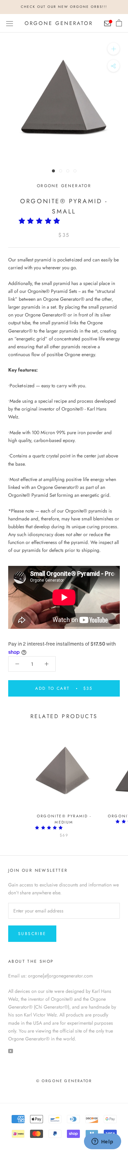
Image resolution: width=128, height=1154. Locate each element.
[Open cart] (119, 23)
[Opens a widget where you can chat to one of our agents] (102, 1142)
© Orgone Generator (64, 1081)
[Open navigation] (9, 23)
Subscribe (32, 934)
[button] (41, 221)
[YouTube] (10, 1050)
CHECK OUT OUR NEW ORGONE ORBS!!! (64, 6)
